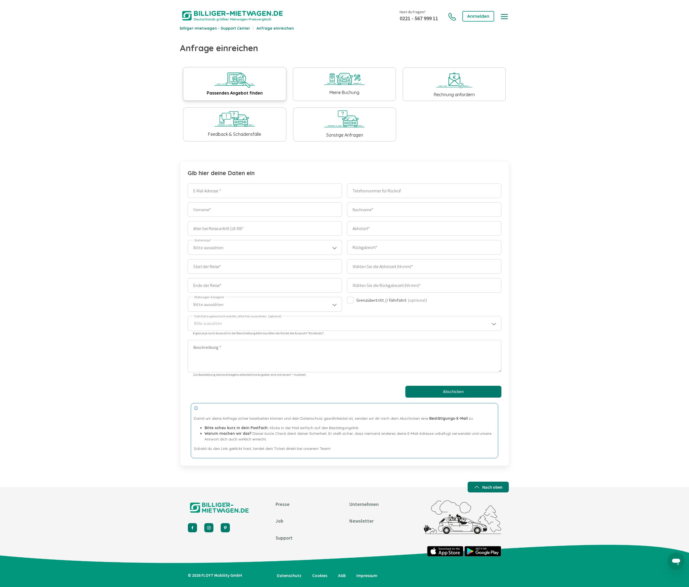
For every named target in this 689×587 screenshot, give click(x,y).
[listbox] (344, 323)
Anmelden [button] (478, 16)
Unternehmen (364, 504)
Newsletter (361, 521)
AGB (342, 575)
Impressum (366, 575)
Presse (283, 504)
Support (284, 538)
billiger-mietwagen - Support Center (215, 28)
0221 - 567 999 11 (419, 18)
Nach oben (492, 487)
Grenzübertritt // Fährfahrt (391, 300)
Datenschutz (289, 575)
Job (279, 521)
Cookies (319, 575)
